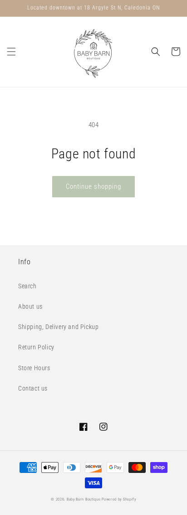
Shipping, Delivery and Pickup (58, 326)
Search (27, 286)
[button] (11, 52)
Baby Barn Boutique (84, 499)
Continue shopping (93, 186)
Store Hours (34, 368)
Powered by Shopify (119, 499)
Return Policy (36, 347)
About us (30, 306)
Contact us (33, 388)
